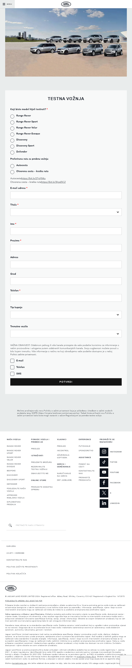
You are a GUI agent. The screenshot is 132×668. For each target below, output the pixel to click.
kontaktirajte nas (19, 663)
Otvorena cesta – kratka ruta (38, 182)
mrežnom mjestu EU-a (86, 657)
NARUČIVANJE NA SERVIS (64, 474)
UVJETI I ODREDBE (15, 553)
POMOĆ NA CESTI (84, 465)
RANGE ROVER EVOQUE (14, 465)
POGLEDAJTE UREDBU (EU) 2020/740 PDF (23, 601)
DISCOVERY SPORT (16, 480)
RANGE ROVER (14, 446)
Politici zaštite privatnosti (23, 354)
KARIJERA (11, 546)
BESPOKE (11, 471)
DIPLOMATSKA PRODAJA (14, 503)
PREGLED (35, 449)
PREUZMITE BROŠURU (41, 462)
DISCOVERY (12, 475)
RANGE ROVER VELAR (14, 458)
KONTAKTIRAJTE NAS (87, 472)
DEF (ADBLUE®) (64, 480)
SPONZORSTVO (86, 451)
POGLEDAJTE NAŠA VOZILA (16, 490)
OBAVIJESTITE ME (39, 473)
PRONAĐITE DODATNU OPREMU (42, 488)
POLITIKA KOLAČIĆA (16, 574)
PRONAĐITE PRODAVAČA (85, 479)
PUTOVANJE (84, 446)
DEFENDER (12, 484)
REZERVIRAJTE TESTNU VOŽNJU (39, 468)
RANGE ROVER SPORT (14, 452)
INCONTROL (63, 451)
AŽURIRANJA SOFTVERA (63, 456)
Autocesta (28, 178)
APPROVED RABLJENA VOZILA (16, 496)
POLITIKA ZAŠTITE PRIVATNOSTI (22, 567)
